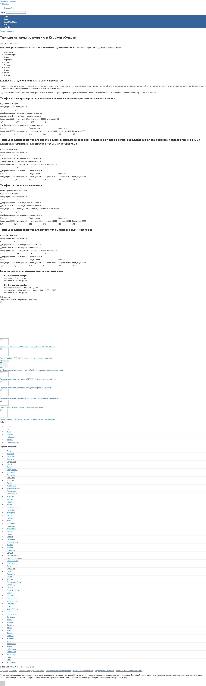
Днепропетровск (14, 488)
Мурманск (11, 550)
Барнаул (10, 459)
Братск (9, 467)
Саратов (10, 593)
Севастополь (12, 598)
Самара (10, 588)
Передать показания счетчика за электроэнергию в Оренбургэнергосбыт (29, 398)
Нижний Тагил (12, 561)
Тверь (9, 620)
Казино (10, 434)
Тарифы (7, 27)
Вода (6, 19)
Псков (9, 577)
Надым (10, 553)
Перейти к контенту (8, 1)
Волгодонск (11, 475)
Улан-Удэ (10, 636)
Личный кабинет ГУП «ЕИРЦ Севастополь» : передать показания (26, 358)
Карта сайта (9, 8)
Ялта (9, 660)
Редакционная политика (104, 671)
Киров (9, 515)
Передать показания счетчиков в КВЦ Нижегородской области (25, 388)
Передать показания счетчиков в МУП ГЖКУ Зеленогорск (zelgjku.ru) (28, 379)
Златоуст (10, 497)
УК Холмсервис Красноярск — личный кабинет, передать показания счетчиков (31, 370)
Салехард (11, 585)
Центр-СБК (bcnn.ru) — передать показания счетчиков (21, 408)
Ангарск (10, 451)
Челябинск (11, 652)
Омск (9, 566)
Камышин (11, 510)
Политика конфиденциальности (31, 671)
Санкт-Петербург (14, 590)
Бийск (9, 464)
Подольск (11, 574)
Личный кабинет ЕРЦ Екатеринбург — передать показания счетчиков (27, 347)
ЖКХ (6, 17)
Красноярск (11, 529)
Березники (11, 462)
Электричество (10, 22)
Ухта (9, 641)
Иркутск (10, 502)
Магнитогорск (12, 542)
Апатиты (10, 454)
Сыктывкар (11, 614)
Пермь (9, 571)
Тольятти (10, 625)
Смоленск (11, 604)
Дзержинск (11, 486)
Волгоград (11, 472)
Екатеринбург (12, 491)
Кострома (11, 523)
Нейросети (11, 437)
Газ (5, 24)
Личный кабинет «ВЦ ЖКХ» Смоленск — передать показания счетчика (28, 419)
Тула (9, 630)
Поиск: (3, 12)
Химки (9, 646)
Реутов (10, 580)
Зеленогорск (12, 494)
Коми (9, 521)
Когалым (10, 518)
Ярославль (11, 662)
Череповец (11, 654)
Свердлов (11, 596)
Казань (10, 505)
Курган (10, 531)
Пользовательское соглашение (58, 671)
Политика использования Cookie (129, 671)
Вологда (10, 480)
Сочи (9, 606)
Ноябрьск (11, 563)
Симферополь (12, 601)
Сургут (9, 612)
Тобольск (10, 622)
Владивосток (12, 470)
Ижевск (10, 499)
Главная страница (7, 31)
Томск (9, 628)
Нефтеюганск (12, 555)
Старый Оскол (12, 609)
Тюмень (10, 633)
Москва (10, 547)
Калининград (12, 507)
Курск (9, 534)
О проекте (4, 671)
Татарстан (11, 617)
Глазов (9, 483)
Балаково (11, 456)
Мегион (10, 545)
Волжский (11, 478)
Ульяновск (11, 638)
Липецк (10, 537)
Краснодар (11, 526)
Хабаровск (11, 644)
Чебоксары (11, 649)
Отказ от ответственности (83, 671)
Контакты (13, 671)
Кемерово (11, 513)
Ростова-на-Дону (14, 582)
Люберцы (11, 539)
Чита (9, 657)
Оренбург (11, 569)
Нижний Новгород (14, 558)
